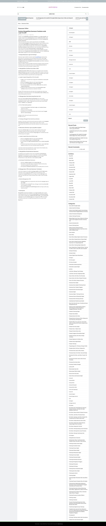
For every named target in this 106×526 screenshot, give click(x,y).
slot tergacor (71, 435)
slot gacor (71, 37)
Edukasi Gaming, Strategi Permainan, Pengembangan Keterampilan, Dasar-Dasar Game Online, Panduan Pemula (78, 229)
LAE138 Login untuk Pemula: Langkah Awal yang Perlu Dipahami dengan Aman (66, 1)
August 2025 (71, 176)
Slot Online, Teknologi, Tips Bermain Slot (76, 433)
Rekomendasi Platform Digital (74, 371)
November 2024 (72, 196)
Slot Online (71, 405)
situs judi (71, 378)
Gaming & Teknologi (73, 250)
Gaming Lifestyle (72, 253)
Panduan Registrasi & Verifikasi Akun (76, 339)
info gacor (71, 257)
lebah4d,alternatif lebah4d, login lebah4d (76, 300)
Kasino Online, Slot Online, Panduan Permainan (77, 278)
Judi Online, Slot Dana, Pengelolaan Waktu (77, 273)
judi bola (70, 269)
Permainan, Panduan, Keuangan (75, 364)
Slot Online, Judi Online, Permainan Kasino (77, 414)
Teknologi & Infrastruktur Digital (75, 452)
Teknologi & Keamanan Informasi (75, 459)
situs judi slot (71, 382)
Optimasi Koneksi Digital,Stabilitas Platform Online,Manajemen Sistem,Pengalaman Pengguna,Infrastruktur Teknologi (77, 308)
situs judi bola (71, 380)
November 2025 (72, 169)
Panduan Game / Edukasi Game (75, 328)
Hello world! (82, 149)
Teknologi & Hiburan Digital (74, 450)
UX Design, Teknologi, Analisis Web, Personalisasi (78, 517)
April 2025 (71, 185)
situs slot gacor (72, 73)
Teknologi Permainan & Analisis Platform (76, 495)
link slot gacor (72, 32)
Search (70, 118)
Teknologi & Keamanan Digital (74, 457)
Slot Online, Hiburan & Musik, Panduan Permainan (78, 412)
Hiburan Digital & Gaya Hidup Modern (76, 255)
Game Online (71, 234)
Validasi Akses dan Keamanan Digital (76, 519)
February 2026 (71, 162)
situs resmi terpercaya (73, 389)
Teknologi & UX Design (73, 466)
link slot (70, 46)
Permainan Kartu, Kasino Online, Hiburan (76, 350)
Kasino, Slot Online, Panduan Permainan (76, 280)
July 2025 (71, 178)
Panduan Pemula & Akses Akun (75, 331)
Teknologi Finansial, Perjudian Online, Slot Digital (78, 481)
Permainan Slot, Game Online (74, 362)
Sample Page (51, 13)
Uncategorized (72, 515)
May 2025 (71, 183)
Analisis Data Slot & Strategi (74, 208)
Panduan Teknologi (72, 343)
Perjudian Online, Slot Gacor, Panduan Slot (77, 348)
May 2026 (71, 155)
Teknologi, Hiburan (72, 497)
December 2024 (72, 194)
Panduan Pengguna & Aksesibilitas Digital (77, 333)
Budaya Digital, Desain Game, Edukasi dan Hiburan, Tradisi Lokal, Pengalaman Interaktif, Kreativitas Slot (78, 219)
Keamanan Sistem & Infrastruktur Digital (76, 296)
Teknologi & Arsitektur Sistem (74, 445)
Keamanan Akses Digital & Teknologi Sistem (77, 285)
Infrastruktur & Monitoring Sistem (75, 264)
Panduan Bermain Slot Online (74, 316)
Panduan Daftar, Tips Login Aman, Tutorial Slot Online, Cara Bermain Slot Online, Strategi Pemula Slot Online (78, 323)
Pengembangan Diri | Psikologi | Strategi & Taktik (78, 346)
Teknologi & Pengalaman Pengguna (75, 461)
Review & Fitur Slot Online (74, 373)
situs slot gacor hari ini (73, 396)
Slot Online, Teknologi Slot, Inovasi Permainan (77, 430)
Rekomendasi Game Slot (73, 369)
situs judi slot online (73, 387)
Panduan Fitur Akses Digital (74, 326)
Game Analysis (72, 232)
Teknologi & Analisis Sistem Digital (75, 443)
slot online (71, 96)
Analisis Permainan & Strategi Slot (75, 213)
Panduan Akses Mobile (73, 313)
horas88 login (38, 56)
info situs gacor (72, 259)
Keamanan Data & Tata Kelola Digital (76, 289)
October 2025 (71, 171)
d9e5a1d (20, 34)
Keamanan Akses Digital (73, 282)
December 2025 (72, 167)
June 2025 (71, 181)
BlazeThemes (60, 523)
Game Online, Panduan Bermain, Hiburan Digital (78, 239)
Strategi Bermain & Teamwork (74, 437)
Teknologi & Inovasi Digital (74, 454)
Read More (20, 199)
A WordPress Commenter (74, 149)
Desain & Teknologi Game (74, 225)
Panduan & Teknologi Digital (74, 311)
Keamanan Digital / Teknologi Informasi (76, 294)
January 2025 (71, 192)
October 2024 (71, 199)
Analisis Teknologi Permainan (74, 216)
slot (70, 68)
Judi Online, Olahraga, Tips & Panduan (76, 271)
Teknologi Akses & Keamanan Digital (76, 468)
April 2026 (71, 158)
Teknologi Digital (72, 475)
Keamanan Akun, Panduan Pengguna (76, 287)
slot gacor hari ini (72, 403)
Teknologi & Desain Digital (74, 448)
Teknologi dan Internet (73, 473)
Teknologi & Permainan (73, 464)
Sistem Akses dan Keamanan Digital (76, 375)
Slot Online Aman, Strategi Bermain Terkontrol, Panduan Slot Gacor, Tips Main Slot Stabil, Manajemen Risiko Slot (77, 409)
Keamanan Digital (72, 291)
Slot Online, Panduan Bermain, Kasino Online (77, 420)
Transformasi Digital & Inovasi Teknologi (76, 506)
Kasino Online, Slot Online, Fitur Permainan (77, 275)
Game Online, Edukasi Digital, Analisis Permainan (78, 236)
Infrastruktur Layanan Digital (74, 266)
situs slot (71, 64)
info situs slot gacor (73, 262)
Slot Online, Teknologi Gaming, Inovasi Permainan (78, 428)
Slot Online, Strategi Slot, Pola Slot (75, 426)
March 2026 (71, 160)
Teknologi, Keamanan (73, 499)
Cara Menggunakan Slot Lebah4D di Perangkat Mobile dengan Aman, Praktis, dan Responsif (38, 18)
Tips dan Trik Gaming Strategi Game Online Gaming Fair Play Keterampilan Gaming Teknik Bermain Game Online (77, 503)
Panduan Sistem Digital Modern (75, 341)
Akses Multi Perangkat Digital (74, 205)
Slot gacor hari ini (72, 59)
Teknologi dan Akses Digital (74, 470)
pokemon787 (71, 366)
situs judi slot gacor (73, 384)
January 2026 (71, 165)
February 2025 (71, 190)
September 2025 (72, 174)
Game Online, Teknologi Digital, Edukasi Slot (77, 245)
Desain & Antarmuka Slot (73, 223)
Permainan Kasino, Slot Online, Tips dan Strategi (78, 352)
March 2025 (71, 187)
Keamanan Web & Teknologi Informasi (76, 298)
